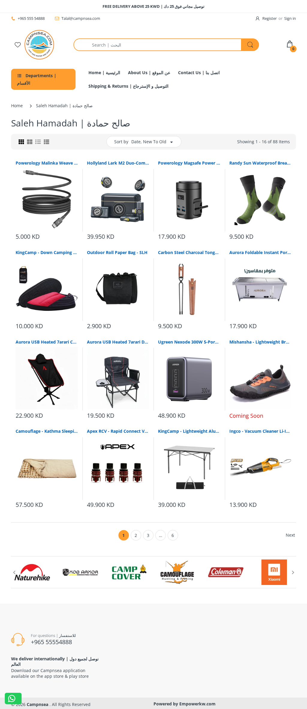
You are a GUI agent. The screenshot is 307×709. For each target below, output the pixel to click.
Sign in (290, 18)
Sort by (121, 141)
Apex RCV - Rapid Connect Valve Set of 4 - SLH (118, 431)
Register (269, 18)
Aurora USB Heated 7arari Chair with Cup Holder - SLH (47, 342)
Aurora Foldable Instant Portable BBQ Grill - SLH (260, 252)
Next (290, 535)
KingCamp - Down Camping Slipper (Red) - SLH (47, 252)
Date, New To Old (148, 141)
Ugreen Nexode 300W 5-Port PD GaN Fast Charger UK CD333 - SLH (189, 342)
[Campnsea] (39, 44)
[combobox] (166, 44)
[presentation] (14, 572)
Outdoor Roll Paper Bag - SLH (117, 252)
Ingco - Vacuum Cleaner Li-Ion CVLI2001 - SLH (260, 431)
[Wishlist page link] (18, 45)
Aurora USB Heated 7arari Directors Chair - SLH (118, 342)
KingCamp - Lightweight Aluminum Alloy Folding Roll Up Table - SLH (189, 431)
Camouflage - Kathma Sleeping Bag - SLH (47, 431)
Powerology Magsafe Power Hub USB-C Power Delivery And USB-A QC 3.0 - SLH (189, 163)
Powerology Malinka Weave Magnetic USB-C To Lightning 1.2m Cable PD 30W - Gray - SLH (47, 163)
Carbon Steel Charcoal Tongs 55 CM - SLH (189, 252)
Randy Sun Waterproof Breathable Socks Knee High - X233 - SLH (260, 163)
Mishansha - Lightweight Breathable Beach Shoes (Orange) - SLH (260, 342)
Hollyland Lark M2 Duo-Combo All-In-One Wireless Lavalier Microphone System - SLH (118, 163)
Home (17, 105)
